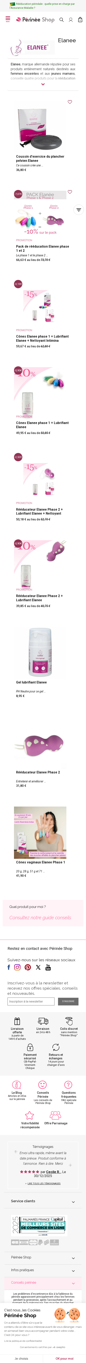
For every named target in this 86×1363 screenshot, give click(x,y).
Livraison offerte (17, 1030)
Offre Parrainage (55, 1123)
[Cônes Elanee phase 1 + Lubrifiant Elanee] (43, 404)
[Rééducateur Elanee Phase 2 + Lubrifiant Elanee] (43, 577)
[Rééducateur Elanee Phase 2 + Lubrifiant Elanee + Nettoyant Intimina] (43, 490)
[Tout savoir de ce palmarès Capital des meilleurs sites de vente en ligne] (39, 1225)
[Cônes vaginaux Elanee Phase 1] (43, 845)
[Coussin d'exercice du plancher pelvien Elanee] (43, 139)
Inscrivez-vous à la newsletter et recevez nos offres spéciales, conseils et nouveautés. (43, 988)
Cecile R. (53, 1172)
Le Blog (17, 1092)
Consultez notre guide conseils (40, 917)
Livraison (43, 1028)
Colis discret (69, 1028)
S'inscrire (68, 1001)
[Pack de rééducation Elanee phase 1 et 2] (43, 229)
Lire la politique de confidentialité (23, 1340)
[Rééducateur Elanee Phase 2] (43, 755)
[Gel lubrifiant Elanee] (43, 665)
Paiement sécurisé (30, 1056)
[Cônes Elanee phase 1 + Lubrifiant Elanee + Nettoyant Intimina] (43, 317)
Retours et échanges (56, 1056)
